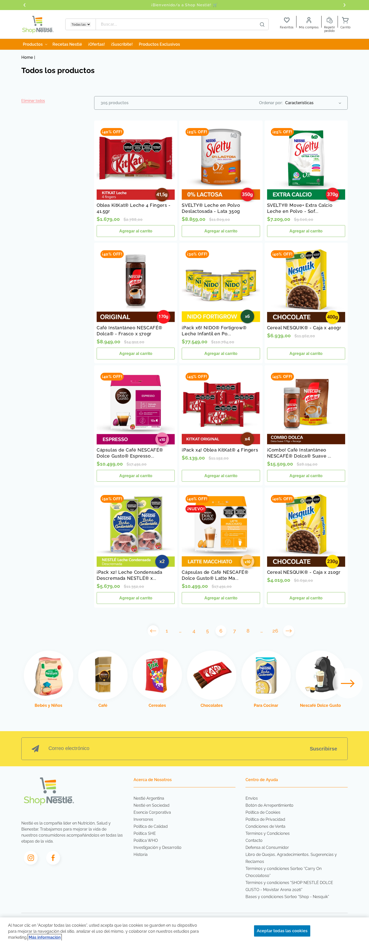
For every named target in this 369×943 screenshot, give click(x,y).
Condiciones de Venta (265, 826)
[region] (184, 930)
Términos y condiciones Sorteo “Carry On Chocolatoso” (283, 872)
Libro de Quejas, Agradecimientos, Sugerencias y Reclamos (291, 858)
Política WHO (146, 840)
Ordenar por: (271, 102)
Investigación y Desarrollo (157, 847)
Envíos (251, 798)
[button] (33, 100)
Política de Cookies (262, 812)
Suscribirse (323, 748)
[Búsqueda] (262, 24)
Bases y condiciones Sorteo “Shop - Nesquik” (287, 896)
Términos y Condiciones (267, 833)
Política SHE (145, 833)
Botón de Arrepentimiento (269, 805)
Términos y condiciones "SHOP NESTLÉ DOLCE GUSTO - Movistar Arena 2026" (289, 886)
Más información (45, 937)
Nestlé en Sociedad (151, 805)
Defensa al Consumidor (267, 847)
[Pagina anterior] (153, 630)
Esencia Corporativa (152, 812)
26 (275, 631)
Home (27, 57)
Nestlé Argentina (149, 798)
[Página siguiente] (288, 630)
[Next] (348, 683)
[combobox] (182, 24)
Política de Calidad (151, 826)
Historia (141, 854)
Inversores (143, 819)
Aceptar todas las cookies (282, 930)
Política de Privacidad (265, 819)
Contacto (254, 840)
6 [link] (220, 631)
